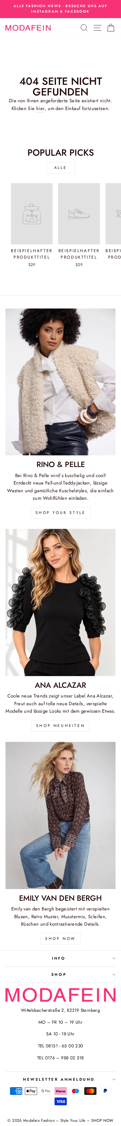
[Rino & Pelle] (60, 382)
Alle (60, 168)
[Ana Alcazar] (60, 602)
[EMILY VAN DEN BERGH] (60, 815)
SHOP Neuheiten (60, 726)
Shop (58, 974)
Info (59, 958)
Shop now (60, 939)
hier (40, 108)
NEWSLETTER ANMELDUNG (59, 1079)
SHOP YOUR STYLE (60, 513)
